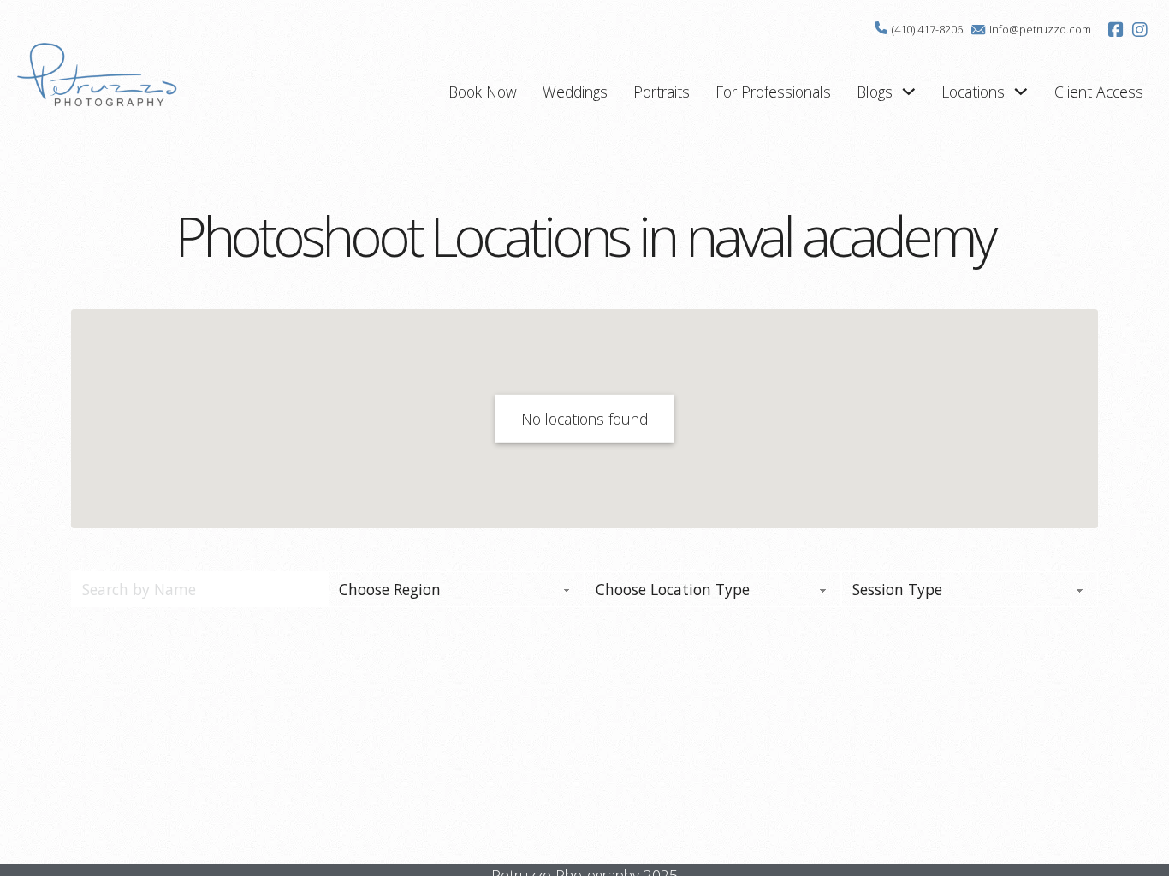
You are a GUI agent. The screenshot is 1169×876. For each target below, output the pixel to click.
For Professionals (773, 91)
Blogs (875, 91)
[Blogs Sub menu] (909, 91)
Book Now (482, 91)
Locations (973, 91)
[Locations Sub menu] (1021, 91)
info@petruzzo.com (1040, 29)
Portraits (661, 91)
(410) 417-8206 (927, 29)
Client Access (1098, 91)
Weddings (575, 91)
